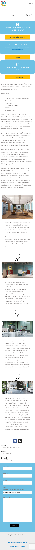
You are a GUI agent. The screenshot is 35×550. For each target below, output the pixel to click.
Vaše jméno (6, 466)
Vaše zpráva (6, 497)
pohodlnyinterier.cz (17, 49)
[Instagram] (20, 441)
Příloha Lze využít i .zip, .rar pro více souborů (13, 488)
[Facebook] (15, 441)
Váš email (5, 473)
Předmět (5, 480)
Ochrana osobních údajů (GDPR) (17, 542)
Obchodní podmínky (17, 538)
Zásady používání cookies (17, 546)
